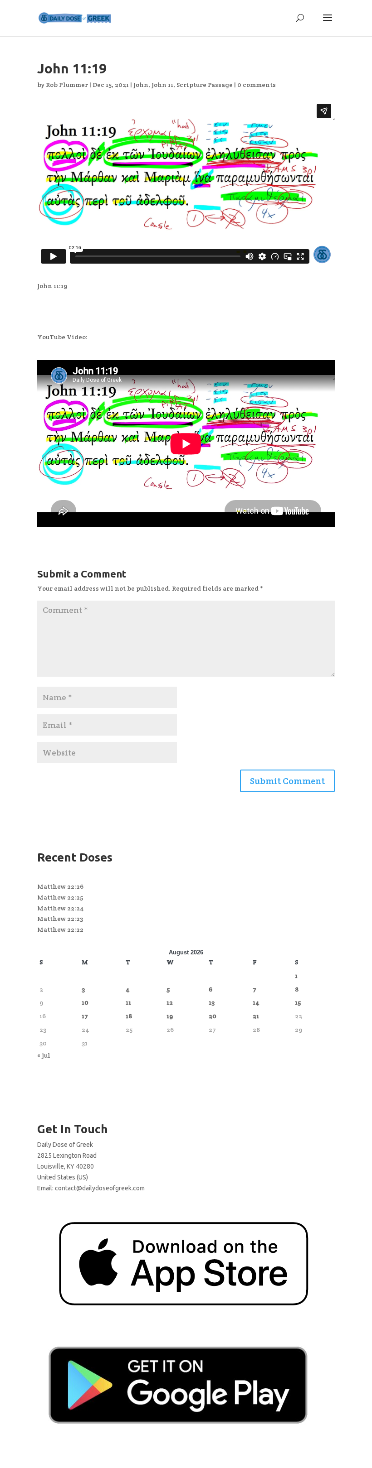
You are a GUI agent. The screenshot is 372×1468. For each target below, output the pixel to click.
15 (298, 1002)
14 (256, 1002)
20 (212, 1016)
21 (256, 1016)
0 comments (256, 85)
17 (85, 1016)
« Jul (43, 1055)
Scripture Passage (204, 85)
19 (169, 1016)
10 (85, 1002)
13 (212, 1002)
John (140, 85)
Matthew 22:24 (60, 908)
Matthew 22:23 (60, 918)
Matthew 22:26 (60, 886)
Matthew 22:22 (60, 929)
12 (169, 1002)
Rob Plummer (67, 85)
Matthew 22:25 (60, 897)
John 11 (162, 85)
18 (129, 1016)
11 (128, 1002)
